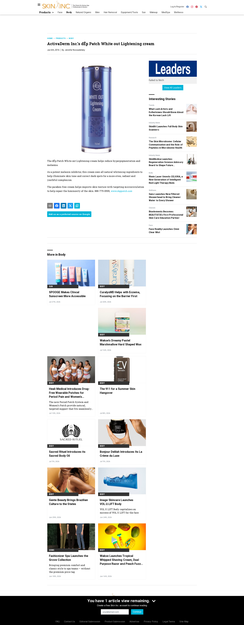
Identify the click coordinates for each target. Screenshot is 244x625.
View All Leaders (173, 87)
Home (50, 38)
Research (152, 138)
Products (61, 38)
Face (151, 225)
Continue (137, 611)
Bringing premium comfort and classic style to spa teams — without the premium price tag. (69, 568)
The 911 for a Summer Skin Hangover (117, 390)
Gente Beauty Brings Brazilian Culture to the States (68, 502)
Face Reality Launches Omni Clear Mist (164, 230)
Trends (151, 105)
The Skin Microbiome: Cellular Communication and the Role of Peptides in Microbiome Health (166, 144)
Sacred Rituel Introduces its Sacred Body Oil (67, 453)
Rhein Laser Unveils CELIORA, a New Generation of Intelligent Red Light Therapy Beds (166, 179)
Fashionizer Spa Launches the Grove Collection (68, 558)
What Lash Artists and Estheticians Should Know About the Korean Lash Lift (166, 112)
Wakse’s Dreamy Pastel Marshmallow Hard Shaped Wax (120, 342)
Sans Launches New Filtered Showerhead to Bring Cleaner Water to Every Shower (165, 197)
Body (71, 38)
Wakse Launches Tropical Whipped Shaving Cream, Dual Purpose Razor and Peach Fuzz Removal (120, 560)
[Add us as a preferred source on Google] (77, 206)
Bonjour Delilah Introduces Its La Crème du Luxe (121, 453)
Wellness (152, 190)
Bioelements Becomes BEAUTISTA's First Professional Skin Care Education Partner (166, 214)
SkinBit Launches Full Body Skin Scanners (166, 128)
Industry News (154, 123)
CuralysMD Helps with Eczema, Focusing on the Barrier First (120, 294)
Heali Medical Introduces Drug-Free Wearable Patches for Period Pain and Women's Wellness (69, 393)
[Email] (50, 206)
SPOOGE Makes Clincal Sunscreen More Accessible (67, 294)
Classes (152, 208)
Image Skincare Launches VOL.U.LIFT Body (116, 502)
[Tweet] (70, 206)
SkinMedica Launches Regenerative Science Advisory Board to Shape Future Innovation (166, 162)
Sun (51, 286)
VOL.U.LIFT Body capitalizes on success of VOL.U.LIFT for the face (119, 511)
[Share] (57, 206)
